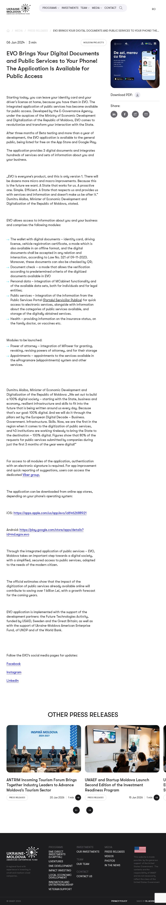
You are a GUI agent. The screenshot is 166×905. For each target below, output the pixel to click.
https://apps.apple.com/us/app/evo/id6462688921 (50, 513)
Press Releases (38, 30)
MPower (67, 346)
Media (19, 30)
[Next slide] (89, 810)
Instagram (13, 672)
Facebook (13, 664)
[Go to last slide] (76, 810)
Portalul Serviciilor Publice (62, 300)
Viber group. (31, 475)
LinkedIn (12, 681)
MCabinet (62, 281)
